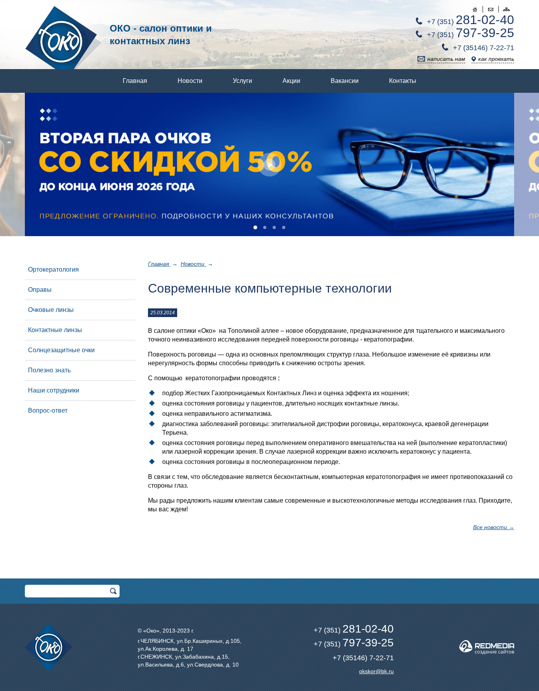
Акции (291, 80)
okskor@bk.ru (376, 671)
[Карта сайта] (506, 9)
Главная (135, 80)
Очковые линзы (51, 309)
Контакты (402, 80)
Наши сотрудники (53, 390)
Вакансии (345, 80)
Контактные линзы (55, 330)
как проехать (496, 59)
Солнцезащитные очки (61, 350)
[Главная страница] (475, 9)
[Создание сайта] (486, 647)
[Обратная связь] (490, 9)
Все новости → (493, 527)
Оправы (40, 289)
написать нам (446, 59)
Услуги (242, 80)
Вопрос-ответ (47, 410)
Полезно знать (49, 370)
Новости (190, 80)
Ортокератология (53, 269)
